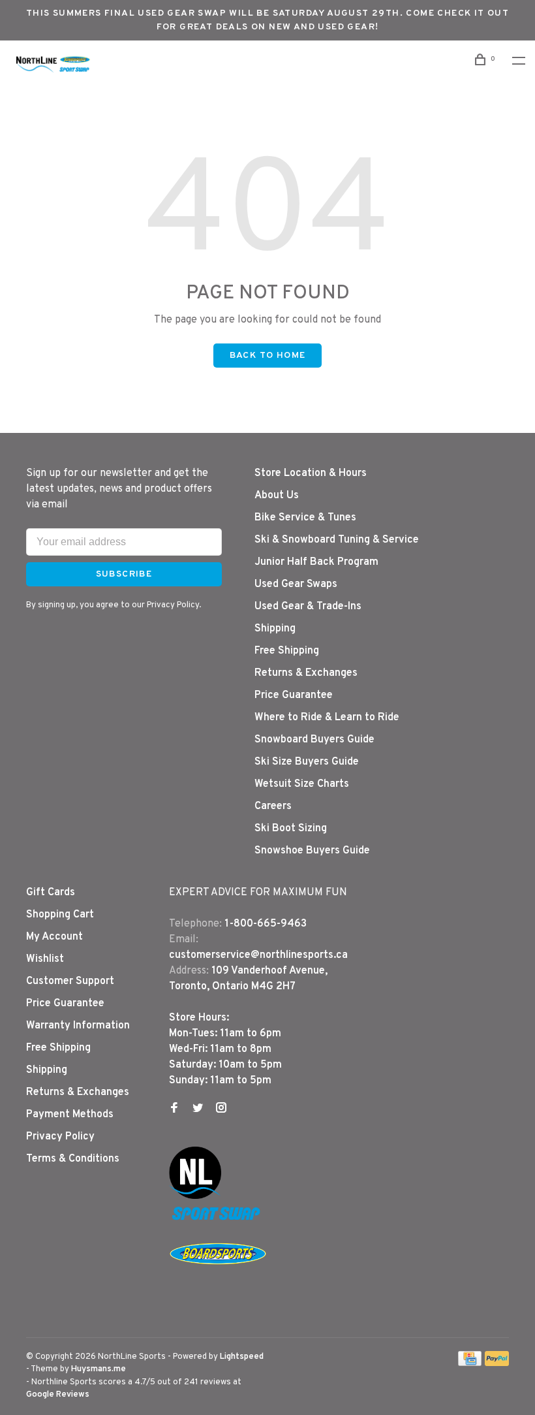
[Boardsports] (218, 1277)
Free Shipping (286, 651)
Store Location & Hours (310, 473)
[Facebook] (174, 1109)
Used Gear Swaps (295, 584)
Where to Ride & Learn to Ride (326, 717)
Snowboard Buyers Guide (314, 739)
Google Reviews (57, 1395)
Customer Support (70, 981)
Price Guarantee (293, 695)
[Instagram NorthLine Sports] (221, 1109)
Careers (273, 806)
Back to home (268, 355)
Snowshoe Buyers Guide (312, 850)
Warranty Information (78, 1025)
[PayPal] (497, 1363)
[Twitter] (197, 1109)
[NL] (195, 1196)
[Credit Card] (470, 1363)
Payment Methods (70, 1114)
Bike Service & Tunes (305, 517)
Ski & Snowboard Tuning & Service (336, 540)
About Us (276, 495)
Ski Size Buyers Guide (306, 762)
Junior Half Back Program (316, 562)
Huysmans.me (98, 1369)
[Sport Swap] (218, 1219)
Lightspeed (242, 1357)
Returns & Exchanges (306, 673)
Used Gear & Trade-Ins (307, 606)
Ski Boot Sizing (290, 828)
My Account (54, 937)
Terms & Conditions (72, 1159)
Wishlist (45, 959)
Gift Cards (50, 892)
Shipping (275, 628)
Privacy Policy (60, 1136)
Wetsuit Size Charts (301, 784)
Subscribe (124, 574)
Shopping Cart (60, 914)
